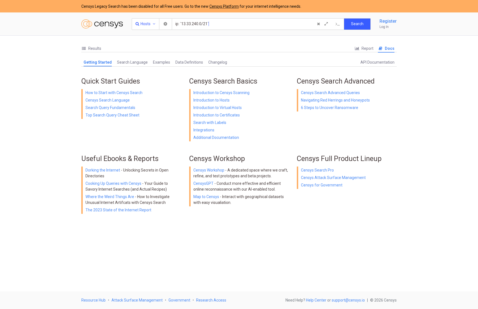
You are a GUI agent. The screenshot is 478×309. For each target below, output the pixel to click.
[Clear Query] (318, 24)
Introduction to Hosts (211, 100)
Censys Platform (224, 6)
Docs (389, 48)
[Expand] (326, 24)
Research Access (211, 300)
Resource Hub (93, 300)
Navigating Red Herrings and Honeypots (335, 100)
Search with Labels (209, 122)
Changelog (217, 62)
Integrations (203, 130)
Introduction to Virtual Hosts (217, 107)
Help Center (316, 300)
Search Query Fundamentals (110, 107)
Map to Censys (206, 196)
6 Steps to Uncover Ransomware (329, 107)
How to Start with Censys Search (113, 92)
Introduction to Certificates (216, 115)
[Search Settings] (165, 24)
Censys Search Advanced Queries (330, 92)
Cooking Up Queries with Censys (113, 183)
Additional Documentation (216, 137)
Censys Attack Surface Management (333, 177)
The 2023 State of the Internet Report (118, 210)
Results (94, 48)
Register (388, 21)
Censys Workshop (208, 170)
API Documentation (377, 62)
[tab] (91, 48)
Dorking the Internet (103, 170)
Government (179, 300)
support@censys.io (348, 300)
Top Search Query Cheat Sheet (112, 115)
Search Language (132, 62)
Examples (161, 62)
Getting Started (98, 62)
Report (367, 48)
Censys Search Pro (317, 170)
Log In (384, 27)
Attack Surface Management (137, 300)
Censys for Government (321, 185)
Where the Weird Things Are (110, 196)
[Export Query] (337, 24)
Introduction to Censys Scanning (221, 92)
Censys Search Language (107, 100)
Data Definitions (189, 62)
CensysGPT (203, 183)
